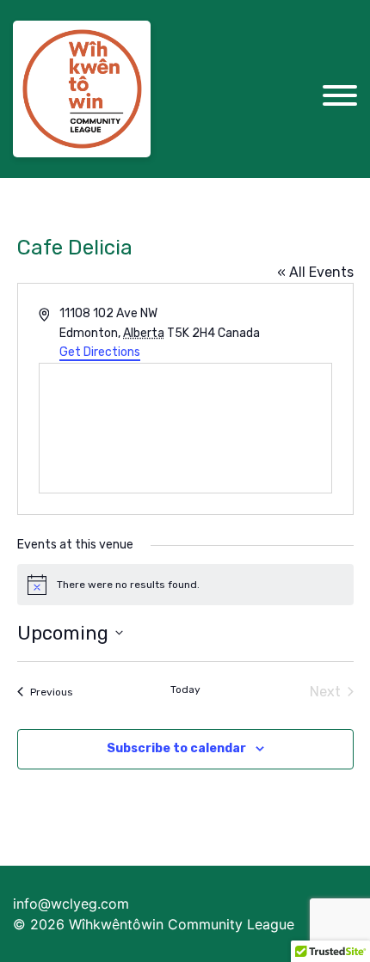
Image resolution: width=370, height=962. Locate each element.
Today (185, 689)
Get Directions (99, 352)
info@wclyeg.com (71, 903)
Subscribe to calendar (176, 748)
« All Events (315, 272)
